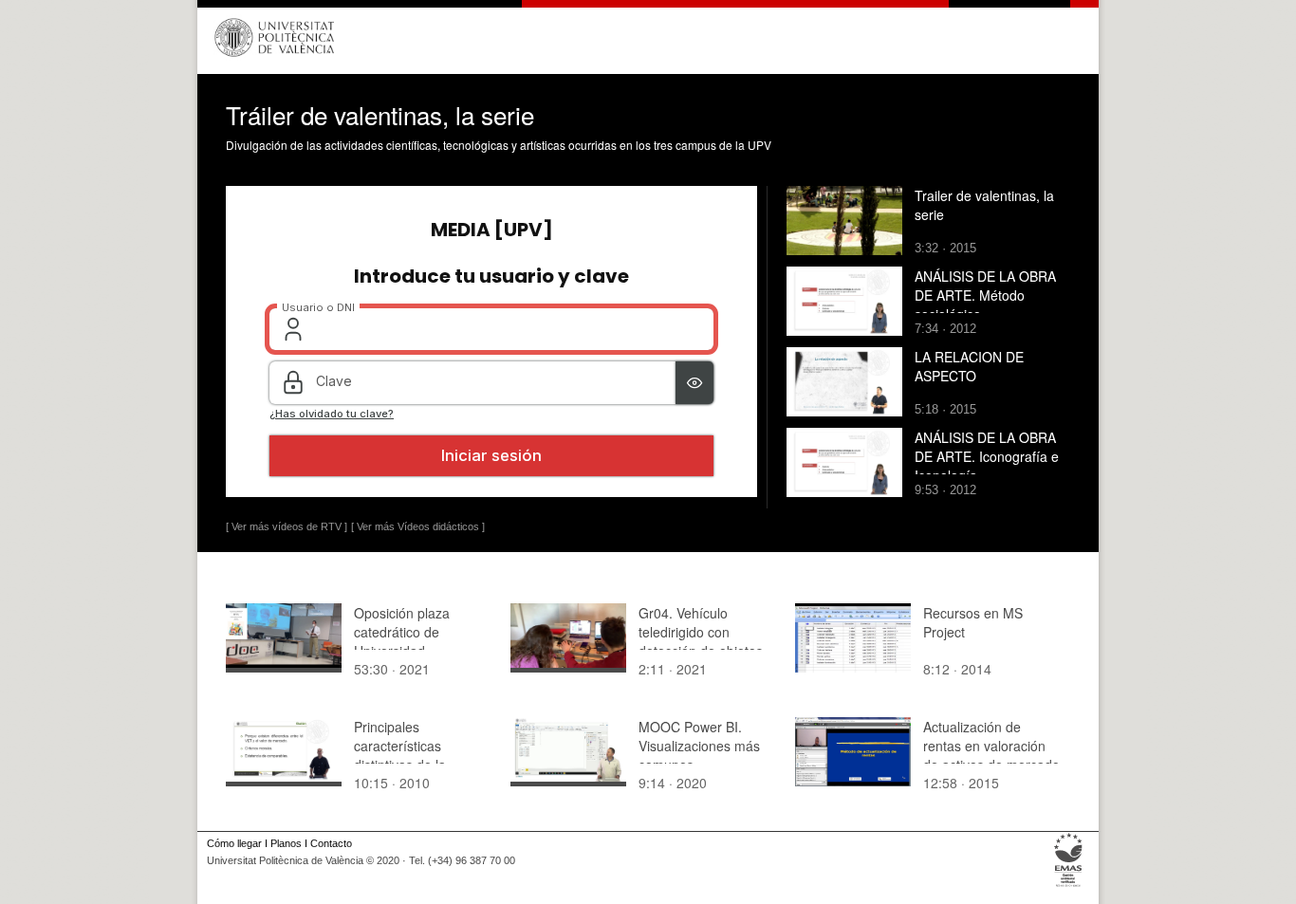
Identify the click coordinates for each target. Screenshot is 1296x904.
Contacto (331, 843)
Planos (286, 843)
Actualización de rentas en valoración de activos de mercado (991, 745)
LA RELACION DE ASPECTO (969, 366)
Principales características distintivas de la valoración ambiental (416, 755)
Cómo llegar (234, 843)
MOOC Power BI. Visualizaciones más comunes (699, 745)
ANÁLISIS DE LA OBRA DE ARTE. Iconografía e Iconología (987, 456)
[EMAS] (1068, 887)
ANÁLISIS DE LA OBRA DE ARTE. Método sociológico (985, 295)
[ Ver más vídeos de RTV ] (286, 526)
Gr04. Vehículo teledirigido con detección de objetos (701, 631)
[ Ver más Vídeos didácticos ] (418, 526)
